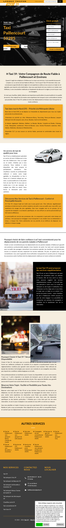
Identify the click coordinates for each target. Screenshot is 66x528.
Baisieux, (22, 123)
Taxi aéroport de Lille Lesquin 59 (12, 497)
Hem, (59, 125)
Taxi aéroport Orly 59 (9, 477)
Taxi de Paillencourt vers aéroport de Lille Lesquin (18, 435)
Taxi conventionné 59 (9, 506)
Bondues (19, 128)
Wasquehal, (13, 125)
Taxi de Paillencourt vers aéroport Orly (58, 435)
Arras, (27, 119)
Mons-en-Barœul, (30, 125)
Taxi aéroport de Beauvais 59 (12, 481)
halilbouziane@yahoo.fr (35, 490)
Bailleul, (28, 123)
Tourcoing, (41, 117)
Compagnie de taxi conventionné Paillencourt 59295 (39, 435)
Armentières (43, 119)
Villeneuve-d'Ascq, (32, 117)
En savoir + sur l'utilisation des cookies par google (49, 516)
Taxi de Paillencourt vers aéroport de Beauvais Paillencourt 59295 (39, 449)
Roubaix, (31, 119)
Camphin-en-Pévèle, (49, 123)
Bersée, (40, 123)
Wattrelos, (13, 128)
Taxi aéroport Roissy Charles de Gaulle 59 (11, 491)
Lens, (23, 119)
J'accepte (39, 524)
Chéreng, (58, 123)
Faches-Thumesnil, (45, 125)
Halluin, (7, 128)
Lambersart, (21, 125)
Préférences (60, 524)
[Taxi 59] (10, 4)
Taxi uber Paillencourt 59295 (28, 433)
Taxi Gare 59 (7, 509)
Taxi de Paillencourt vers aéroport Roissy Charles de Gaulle (8, 437)
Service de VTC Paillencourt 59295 (18, 447)
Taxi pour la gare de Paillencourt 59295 (48, 434)
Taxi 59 (5, 474)
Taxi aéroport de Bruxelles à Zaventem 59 (11, 486)
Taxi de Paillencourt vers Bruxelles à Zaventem (8, 448)
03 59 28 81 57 (32, 477)
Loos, (38, 125)
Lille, (24, 117)
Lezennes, (54, 125)
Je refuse (46, 524)
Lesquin (58, 117)
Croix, (7, 125)
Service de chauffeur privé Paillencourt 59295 (28, 448)
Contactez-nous (11, 46)
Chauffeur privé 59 (9, 502)
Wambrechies (27, 128)
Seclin (36, 119)
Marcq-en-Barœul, (50, 117)
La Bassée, (34, 123)
